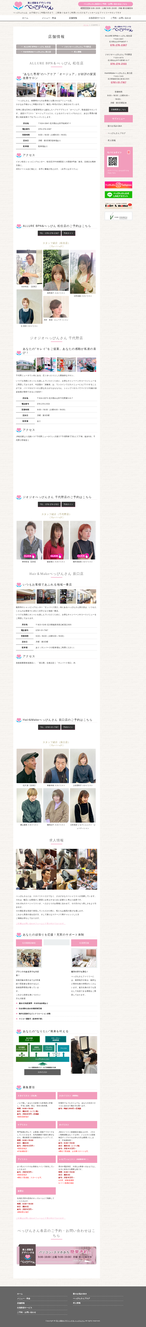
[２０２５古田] (83, 272)
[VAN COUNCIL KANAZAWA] (118, 218)
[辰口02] (46, 596)
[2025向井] (29, 267)
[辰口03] (66, 596)
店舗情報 (73, 18)
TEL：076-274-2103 (49, 504)
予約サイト (68, 233)
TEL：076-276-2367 (49, 233)
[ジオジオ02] (46, 364)
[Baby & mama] (118, 207)
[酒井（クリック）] (83, 540)
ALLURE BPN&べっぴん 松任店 (37, 47)
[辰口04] (86, 596)
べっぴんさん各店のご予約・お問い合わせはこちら (105, 4)
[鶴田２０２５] (56, 805)
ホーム (25, 18)
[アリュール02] (46, 90)
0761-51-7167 (118, 82)
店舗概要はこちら (118, 109)
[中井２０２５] (83, 805)
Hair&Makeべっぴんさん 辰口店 (37, 52)
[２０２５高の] (56, 270)
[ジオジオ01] (26, 364)
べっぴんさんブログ (117, 133)
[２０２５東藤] (56, 766)
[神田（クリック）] (29, 540)
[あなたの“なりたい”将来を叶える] (56, 1076)
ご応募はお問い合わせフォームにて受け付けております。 (41, 923)
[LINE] (118, 196)
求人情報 (77, 52)
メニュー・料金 (49, 18)
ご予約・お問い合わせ (121, 18)
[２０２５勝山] (29, 805)
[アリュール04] (86, 90)
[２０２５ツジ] (29, 306)
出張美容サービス (97, 18)
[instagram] (118, 186)
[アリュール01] (26, 90)
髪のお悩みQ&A (115, 126)
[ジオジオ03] (66, 364)
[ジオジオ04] (86, 364)
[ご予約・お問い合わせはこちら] (56, 1267)
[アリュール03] (66, 90)
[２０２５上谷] (83, 766)
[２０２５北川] (29, 766)
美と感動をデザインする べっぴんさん (70, 1321)
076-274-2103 (118, 63)
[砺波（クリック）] (56, 540)
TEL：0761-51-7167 (49, 727)
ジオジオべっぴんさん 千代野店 (77, 47)
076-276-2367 (118, 45)
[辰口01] (26, 596)
